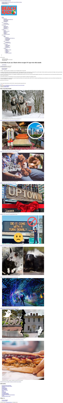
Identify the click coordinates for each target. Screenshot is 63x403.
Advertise (5, 33)
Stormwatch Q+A (6, 27)
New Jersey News (6, 86)
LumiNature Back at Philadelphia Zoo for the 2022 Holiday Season (9, 308)
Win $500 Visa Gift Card (5, 3)
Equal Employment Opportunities (6, 385)
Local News (7, 46)
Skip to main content (3, 0)
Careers (5, 30)
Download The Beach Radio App (8, 19)
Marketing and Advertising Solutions (7, 386)
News (4, 43)
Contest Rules (4, 391)
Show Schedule (6, 20)
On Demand (5, 21)
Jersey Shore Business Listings (6, 396)
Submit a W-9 (6, 32)
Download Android (6, 24)
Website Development (7, 34)
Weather (5, 25)
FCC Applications (4, 389)
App (2, 22)
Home (3, 17)
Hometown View (6, 28)
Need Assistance (4, 387)
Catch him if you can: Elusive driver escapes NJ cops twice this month (14, 85)
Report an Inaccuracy (5, 390)
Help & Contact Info (6, 31)
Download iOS (6, 23)
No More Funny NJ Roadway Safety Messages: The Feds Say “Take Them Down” (11, 245)
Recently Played (7, 39)
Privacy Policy (4, 392)
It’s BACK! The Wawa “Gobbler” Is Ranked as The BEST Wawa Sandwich (10, 381)
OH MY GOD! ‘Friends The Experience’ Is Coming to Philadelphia (9, 151)
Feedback (6, 50)
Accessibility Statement (5, 393)
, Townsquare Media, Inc (8, 402)
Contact (3, 29)
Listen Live (5, 18)
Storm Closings (6, 26)
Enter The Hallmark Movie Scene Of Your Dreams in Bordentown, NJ (9, 120)
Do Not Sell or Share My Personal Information (8, 394)
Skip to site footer (8, 0)
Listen (4, 36)
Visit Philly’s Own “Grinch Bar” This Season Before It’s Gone (8, 214)
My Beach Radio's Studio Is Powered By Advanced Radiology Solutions (12, 2)
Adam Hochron (2, 66)
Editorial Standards (4, 388)
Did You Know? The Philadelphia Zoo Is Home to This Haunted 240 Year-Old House (12, 339)
